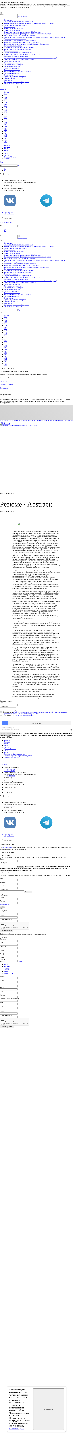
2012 (5, 118)
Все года (3, 89)
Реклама (6, 155)
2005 (5, 130)
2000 (5, 138)
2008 (5, 125)
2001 (5, 137)
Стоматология (8, 75)
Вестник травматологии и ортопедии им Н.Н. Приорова (22, 32)
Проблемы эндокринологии (13, 63)
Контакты (7, 158)
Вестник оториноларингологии (14, 28)
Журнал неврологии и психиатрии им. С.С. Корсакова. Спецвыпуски (26, 44)
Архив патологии (9, 27)
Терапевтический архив (11, 78)
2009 (5, 123)
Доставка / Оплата (10, 157)
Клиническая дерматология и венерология (17, 49)
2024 (5, 97)
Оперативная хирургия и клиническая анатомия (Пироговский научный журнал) (30, 58)
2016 (5, 111)
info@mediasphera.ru (10, 192)
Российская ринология (11, 68)
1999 (5, 140)
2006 (5, 128)
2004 (5, 131)
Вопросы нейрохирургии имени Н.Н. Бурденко (19, 35)
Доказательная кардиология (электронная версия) (20, 40)
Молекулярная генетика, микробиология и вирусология (22, 54)
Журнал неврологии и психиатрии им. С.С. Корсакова (21, 42)
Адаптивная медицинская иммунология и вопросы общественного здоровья (29, 23)
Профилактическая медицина (13, 64)
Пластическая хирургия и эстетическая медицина (20, 59)
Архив (6, 148)
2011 (5, 119)
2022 (5, 100)
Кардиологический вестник (13, 46)
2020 (5, 104)
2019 (5, 106)
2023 (5, 99)
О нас (6, 153)
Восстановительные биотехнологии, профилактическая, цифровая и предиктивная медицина (34, 37)
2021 (5, 102)
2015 (5, 112)
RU (19, 165)
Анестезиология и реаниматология (15, 25)
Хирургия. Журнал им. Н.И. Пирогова (16, 82)
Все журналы (22, 16)
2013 (5, 116)
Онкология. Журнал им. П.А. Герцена (16, 56)
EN (5, 169)
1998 (5, 142)
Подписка (7, 147)
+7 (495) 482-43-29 (6, 222)
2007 (5, 126)
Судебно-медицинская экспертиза (15, 76)
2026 (5, 94)
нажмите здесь (16, 1428)
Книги (6, 150)
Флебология (8, 80)
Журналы (7, 145)
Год (19, 310)
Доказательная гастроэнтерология (15, 39)
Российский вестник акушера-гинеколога (17, 71)
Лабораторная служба (11, 51)
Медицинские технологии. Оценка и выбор (18, 52)
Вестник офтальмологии (12, 30)
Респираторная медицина (12, 66)
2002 (5, 135)
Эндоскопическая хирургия (13, 83)
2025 (5, 95)
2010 (5, 121)
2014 (5, 114)
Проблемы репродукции (12, 61)
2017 (5, 109)
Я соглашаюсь (48, 1409)
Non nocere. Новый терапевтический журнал (18, 22)
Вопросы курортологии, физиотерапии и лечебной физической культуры (27, 34)
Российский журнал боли (12, 73)
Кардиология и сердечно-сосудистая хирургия (19, 47)
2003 (5, 133)
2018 (5, 107)
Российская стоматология (12, 70)
